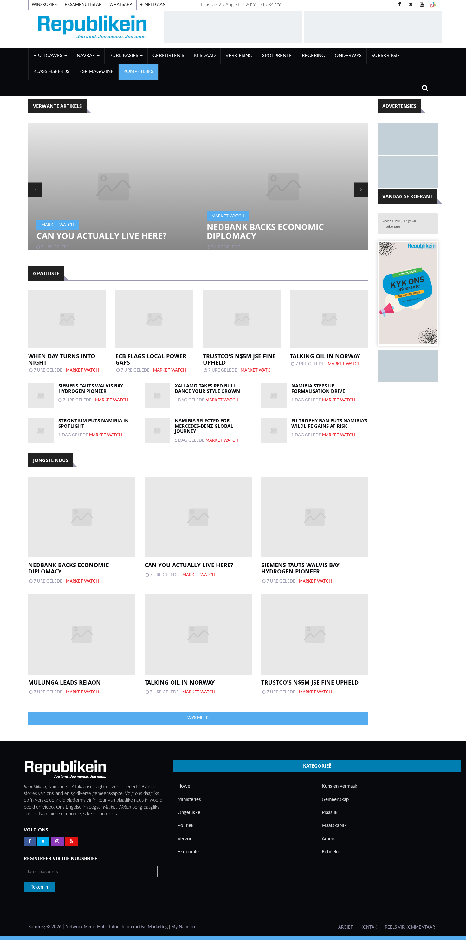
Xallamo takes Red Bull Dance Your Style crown (207, 388)
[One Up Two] (433, 5)
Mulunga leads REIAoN (64, 682)
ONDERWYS (348, 55)
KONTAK (368, 927)
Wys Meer (198, 718)
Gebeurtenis (168, 55)
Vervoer (186, 839)
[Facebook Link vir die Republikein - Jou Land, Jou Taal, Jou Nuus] (30, 841)
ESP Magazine (96, 71)
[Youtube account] (422, 5)
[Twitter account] (411, 5)
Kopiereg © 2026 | (46, 927)
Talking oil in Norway (325, 356)
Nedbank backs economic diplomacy (265, 231)
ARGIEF (345, 927)
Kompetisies (138, 71)
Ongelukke (189, 812)
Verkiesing (238, 55)
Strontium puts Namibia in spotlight (93, 423)
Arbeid (328, 839)
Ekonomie (188, 852)
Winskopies (44, 5)
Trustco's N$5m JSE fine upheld (239, 359)
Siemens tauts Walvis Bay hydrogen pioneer (90, 388)
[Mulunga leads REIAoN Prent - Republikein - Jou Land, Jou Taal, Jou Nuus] (81, 634)
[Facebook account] (400, 5)
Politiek (186, 825)
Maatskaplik (334, 825)
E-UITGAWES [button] (48, 55)
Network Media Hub (85, 927)
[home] (93, 28)
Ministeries (189, 799)
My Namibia (183, 927)
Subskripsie (386, 55)
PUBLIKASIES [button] (124, 55)
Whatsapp (120, 5)
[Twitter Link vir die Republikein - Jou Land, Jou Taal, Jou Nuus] (43, 841)
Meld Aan (154, 5)
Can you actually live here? (101, 236)
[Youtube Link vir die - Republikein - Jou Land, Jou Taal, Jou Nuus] (71, 841)
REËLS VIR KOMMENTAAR (410, 927)
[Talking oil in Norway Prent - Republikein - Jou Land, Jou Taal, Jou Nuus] (198, 634)
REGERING (313, 55)
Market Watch (57, 225)
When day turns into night (61, 359)
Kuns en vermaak (339, 786)
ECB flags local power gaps (150, 359)
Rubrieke (331, 852)
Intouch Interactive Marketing (138, 927)
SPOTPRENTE (277, 55)
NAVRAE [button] (86, 55)
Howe (184, 786)
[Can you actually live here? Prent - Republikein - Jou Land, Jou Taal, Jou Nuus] (113, 186)
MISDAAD (205, 55)
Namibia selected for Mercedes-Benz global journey (204, 425)
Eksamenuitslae (83, 5)
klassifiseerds (51, 71)
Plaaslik (330, 812)
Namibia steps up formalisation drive (318, 388)
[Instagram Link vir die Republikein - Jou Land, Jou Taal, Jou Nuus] (57, 841)
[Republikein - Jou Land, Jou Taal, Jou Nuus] (65, 769)
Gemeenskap (335, 799)
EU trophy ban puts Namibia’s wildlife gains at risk (329, 423)
